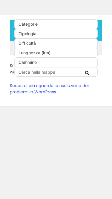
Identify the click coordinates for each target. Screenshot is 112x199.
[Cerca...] (87, 72)
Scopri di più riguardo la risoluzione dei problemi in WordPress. (49, 89)
